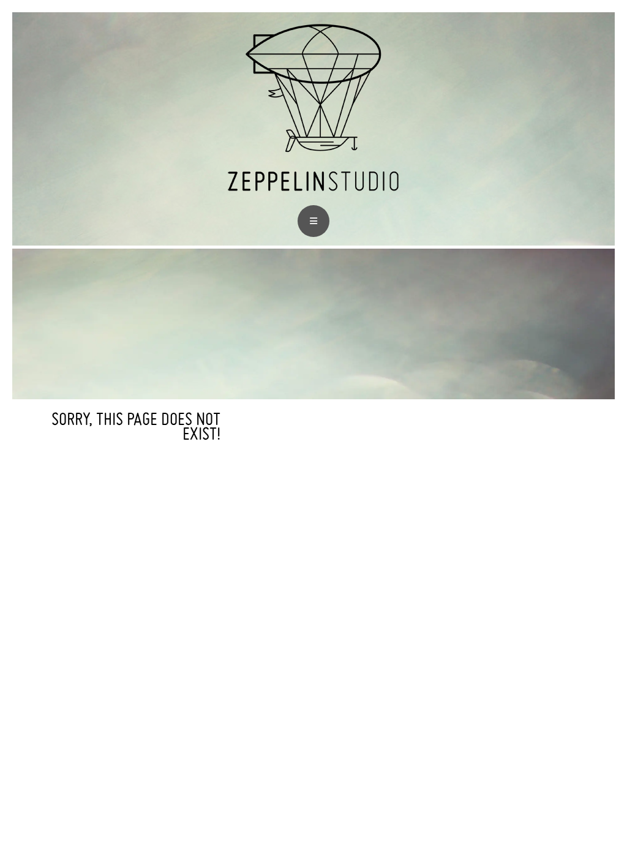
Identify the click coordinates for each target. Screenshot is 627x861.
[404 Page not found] (313, 196)
